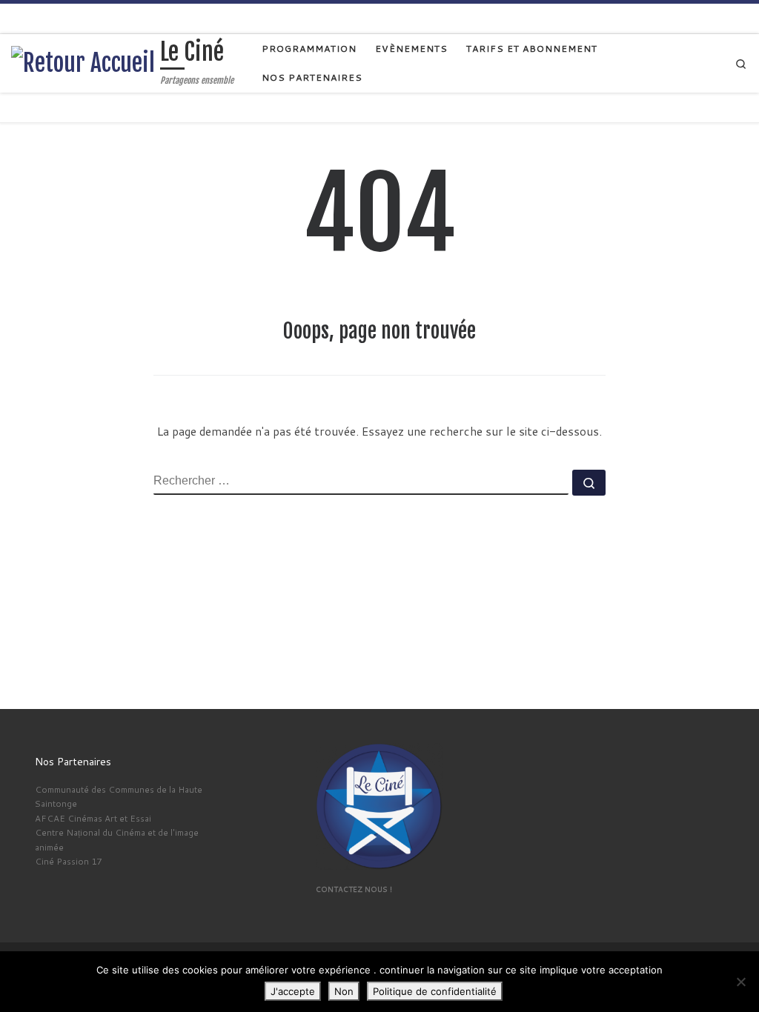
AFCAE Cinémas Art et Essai (93, 818)
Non (344, 991)
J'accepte (293, 991)
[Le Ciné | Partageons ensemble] (83, 62)
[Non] (740, 981)
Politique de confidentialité (435, 991)
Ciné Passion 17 (68, 861)
